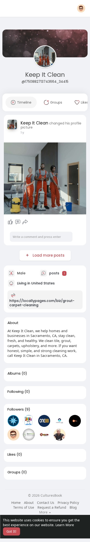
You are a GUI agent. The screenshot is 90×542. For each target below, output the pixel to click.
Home (16, 502)
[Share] (25, 222)
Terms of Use (23, 507)
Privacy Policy (68, 502)
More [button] (43, 512)
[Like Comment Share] (18, 222)
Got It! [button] (11, 531)
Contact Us (45, 502)
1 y (22, 132)
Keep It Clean (45, 75)
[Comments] (18, 222)
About (29, 502)
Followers (15, 409)
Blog (73, 507)
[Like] (10, 222)
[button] (81, 8)
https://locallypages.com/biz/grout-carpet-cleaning (41, 302)
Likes (11, 454)
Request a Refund (51, 507)
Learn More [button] (64, 525)
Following (15, 392)
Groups (13, 472)
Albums (14, 373)
